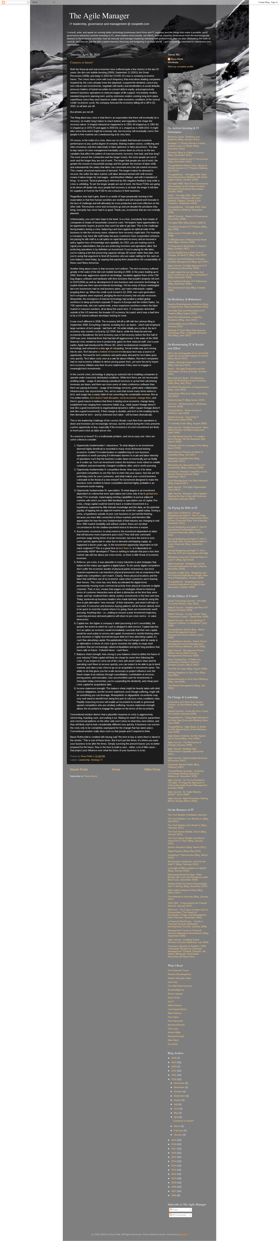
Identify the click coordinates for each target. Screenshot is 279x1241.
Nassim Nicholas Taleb (179, 978)
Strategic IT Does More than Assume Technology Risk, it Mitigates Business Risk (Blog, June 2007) (187, 333)
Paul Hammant (175, 1021)
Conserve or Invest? (81, 62)
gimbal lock (152, 493)
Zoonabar (173, 1044)
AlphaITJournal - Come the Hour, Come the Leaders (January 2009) (188, 712)
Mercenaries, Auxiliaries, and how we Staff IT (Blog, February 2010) (187, 862)
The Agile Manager (99, 15)
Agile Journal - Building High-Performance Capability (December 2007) (186, 751)
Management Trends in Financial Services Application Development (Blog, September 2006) (188, 933)
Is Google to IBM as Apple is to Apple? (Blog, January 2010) (187, 869)
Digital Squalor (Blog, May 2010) (184, 851)
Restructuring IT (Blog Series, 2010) (186, 400)
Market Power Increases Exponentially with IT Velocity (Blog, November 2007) (187, 884)
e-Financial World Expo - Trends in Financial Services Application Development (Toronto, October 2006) (187, 924)
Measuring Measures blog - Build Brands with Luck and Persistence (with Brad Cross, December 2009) (188, 877)
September (180, 1096)
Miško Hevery (175, 1005)
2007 (174, 1191)
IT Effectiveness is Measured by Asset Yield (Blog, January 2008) (187, 240)
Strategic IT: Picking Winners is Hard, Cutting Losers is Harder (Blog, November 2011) (187, 146)
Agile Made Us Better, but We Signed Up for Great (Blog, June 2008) (187, 737)
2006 (174, 1195)
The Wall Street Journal (180, 986)
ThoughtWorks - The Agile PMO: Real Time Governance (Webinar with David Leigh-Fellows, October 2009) (187, 177)
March (177, 1126)
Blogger (183, 1234)
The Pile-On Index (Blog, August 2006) (187, 669)
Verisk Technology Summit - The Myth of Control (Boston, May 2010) (187, 602)
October (178, 1091)
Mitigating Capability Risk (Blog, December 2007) (184, 459)
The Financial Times (178, 970)
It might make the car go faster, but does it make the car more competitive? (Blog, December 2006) (188, 275)
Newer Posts (79, 769)
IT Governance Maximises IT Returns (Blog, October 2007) (187, 247)
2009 (174, 1182)
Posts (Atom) (90, 776)
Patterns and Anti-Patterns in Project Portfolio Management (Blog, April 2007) (188, 260)
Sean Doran (174, 997)
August (178, 1100)
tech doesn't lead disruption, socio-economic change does (120, 398)
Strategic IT (97, 760)
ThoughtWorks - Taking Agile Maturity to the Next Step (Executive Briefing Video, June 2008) (188, 720)
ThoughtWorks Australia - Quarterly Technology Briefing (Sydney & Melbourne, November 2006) (186, 773)
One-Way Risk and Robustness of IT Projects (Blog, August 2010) (186, 311)
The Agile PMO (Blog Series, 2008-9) (187, 223)
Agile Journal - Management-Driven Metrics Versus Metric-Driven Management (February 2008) (186, 653)
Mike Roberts (174, 1013)
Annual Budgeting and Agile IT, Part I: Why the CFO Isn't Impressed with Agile (188, 551)
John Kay (172, 982)
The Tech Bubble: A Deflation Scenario (187, 815)
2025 (174, 1058)
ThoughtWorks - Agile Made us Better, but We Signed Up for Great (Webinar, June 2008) (187, 729)
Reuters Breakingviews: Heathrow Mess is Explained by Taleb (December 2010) (188, 305)
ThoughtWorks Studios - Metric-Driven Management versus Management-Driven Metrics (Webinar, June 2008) (187, 644)
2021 (174, 1075)
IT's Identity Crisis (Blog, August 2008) (187, 423)
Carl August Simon (177, 1009)
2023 (174, 1066)
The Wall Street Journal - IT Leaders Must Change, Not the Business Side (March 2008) (186, 439)
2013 (174, 1165)
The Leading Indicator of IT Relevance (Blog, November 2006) (187, 282)
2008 (174, 1187)
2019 (174, 1140)
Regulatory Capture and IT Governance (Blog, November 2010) (188, 160)
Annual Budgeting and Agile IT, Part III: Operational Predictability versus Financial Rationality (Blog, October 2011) (187, 531)
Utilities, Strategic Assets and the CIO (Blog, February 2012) (187, 363)
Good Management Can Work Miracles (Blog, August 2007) (188, 481)
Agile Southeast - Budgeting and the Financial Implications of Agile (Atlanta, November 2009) (187, 566)
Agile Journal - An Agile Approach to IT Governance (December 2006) (187, 267)
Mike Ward (173, 1040)
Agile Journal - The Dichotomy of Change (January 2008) (184, 743)
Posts (175, 1209)
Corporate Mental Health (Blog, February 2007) (184, 765)
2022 (174, 1071)
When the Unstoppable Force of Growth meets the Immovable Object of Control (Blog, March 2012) (188, 356)
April (176, 1117)
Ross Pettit (177, 59)
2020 (174, 1079)
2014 (174, 1161)
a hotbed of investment (110, 351)
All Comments (179, 1215)
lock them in (125, 548)
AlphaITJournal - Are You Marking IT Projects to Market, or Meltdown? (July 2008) (187, 623)
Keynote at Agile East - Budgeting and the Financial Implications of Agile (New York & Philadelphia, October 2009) (188, 575)
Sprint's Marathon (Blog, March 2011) (187, 847)
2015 (174, 1157)
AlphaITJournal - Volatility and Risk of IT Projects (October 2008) (188, 608)
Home (116, 769)
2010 (174, 1178)
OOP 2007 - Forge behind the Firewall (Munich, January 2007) (187, 904)
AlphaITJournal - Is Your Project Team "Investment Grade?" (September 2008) (188, 615)
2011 (174, 1174)
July (176, 1104)
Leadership (84, 760)
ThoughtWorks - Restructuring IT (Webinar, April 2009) (184, 411)
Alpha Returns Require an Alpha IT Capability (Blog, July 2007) (185, 453)
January (178, 1135)
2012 (174, 1170)
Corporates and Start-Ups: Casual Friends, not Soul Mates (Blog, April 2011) (186, 704)
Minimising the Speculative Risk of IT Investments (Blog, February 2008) (186, 466)
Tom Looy (173, 1029)
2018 (174, 1144)
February (179, 1130)
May (176, 1113)
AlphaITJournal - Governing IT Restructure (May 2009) (183, 418)
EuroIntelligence (176, 990)
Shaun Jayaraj (175, 994)
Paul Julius (173, 1017)
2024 (174, 1062)
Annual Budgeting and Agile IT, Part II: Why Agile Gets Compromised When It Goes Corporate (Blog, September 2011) (187, 543)
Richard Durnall (176, 1036)
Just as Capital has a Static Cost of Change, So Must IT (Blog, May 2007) (187, 253)
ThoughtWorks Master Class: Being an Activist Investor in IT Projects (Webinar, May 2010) (188, 168)
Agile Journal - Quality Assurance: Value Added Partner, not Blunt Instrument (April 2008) (188, 430)
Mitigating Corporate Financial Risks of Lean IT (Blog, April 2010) (187, 558)
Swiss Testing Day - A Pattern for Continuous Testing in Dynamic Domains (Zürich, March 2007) (184, 662)
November (179, 1087)
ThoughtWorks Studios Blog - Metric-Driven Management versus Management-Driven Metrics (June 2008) (186, 633)
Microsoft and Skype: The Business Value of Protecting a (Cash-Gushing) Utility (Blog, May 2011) (187, 380)
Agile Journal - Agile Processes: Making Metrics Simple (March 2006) (188, 799)
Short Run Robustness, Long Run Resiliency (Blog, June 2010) (185, 318)
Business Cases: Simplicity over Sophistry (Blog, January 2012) (184, 138)
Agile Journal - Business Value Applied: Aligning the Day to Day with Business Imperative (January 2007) (187, 496)
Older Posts (152, 769)
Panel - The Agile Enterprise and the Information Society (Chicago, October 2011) (187, 371)
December (179, 1083)
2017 (174, 1148)
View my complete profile (180, 66)
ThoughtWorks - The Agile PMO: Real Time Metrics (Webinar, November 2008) (187, 209)
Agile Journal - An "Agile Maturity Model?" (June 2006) (184, 793)
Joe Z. (171, 1001)
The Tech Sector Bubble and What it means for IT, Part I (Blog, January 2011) (186, 841)
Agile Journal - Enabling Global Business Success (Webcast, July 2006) (188, 940)
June (177, 1108)
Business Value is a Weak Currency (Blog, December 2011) (186, 153)
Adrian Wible (174, 1032)
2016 (174, 1153)
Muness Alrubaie (176, 1025)
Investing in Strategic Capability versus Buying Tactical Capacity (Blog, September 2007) (187, 474)
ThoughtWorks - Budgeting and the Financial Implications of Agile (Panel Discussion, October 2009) (186, 584)
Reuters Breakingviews (179, 974)
